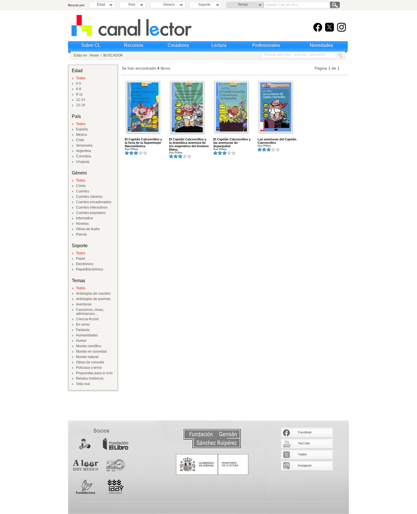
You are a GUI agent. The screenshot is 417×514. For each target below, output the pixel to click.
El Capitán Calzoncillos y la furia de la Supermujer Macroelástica (143, 143)
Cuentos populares (91, 213)
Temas (243, 5)
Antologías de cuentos (93, 294)
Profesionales (266, 45)
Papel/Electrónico (89, 269)
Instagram (305, 465)
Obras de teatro (88, 229)
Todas (80, 78)
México (81, 135)
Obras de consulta (90, 362)
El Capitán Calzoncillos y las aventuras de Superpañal (231, 143)
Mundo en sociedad (91, 351)
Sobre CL (90, 45)
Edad (101, 5)
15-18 (80, 105)
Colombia (83, 156)
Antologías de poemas (93, 299)
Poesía (81, 234)
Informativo (84, 218)
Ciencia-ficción (87, 319)
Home (94, 55)
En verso (83, 324)
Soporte (204, 5)
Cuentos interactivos (92, 207)
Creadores (178, 45)
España (82, 129)
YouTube (304, 443)
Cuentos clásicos (89, 197)
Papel (80, 259)
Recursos (133, 45)
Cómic (81, 186)
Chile (80, 140)
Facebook (305, 432)
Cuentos (82, 191)
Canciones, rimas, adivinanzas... (90, 312)
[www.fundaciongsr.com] (212, 439)
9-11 (79, 94)
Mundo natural (87, 357)
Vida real (83, 384)
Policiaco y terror (89, 368)
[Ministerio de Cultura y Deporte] (212, 464)
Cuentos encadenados (93, 202)
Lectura (218, 45)
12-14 (80, 100)
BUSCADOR (113, 55)
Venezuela (84, 145)
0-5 (78, 84)
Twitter (302, 454)
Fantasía (82, 330)
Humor (81, 341)
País (132, 5)
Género (168, 5)
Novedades (321, 45)
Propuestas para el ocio (94, 373)
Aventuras (84, 304)
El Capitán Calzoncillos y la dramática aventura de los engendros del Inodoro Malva (189, 144)
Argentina (83, 151)
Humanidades (87, 335)
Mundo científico (88, 346)
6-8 (78, 89)
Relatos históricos (90, 378)
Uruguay (82, 162)
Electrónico (84, 264)
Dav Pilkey (131, 149)
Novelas (82, 224)
